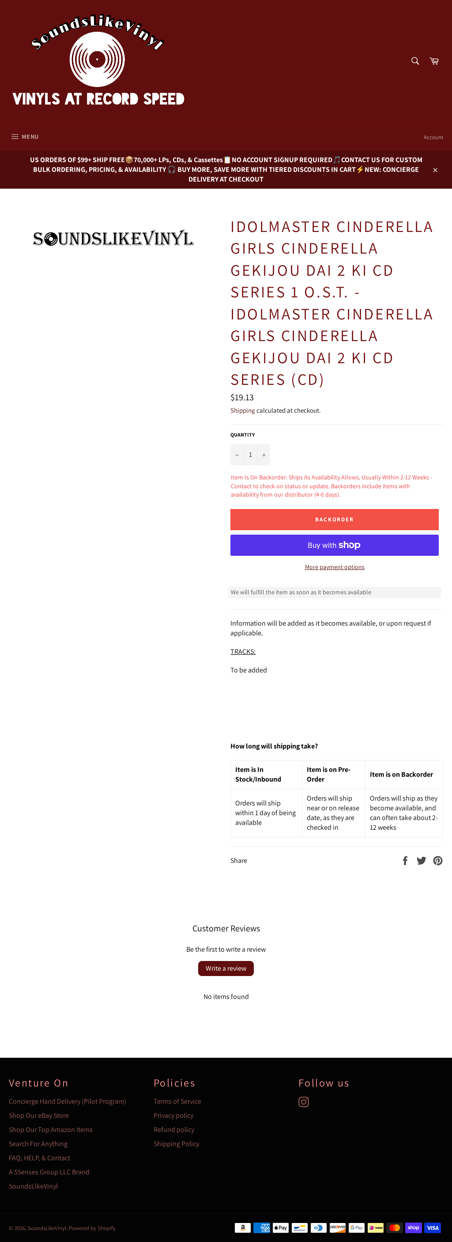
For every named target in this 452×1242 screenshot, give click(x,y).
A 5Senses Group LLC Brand (49, 1172)
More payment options (335, 567)
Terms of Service (177, 1101)
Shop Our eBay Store (39, 1115)
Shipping (242, 410)
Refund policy (174, 1129)
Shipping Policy (176, 1143)
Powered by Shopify (92, 1228)
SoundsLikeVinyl (33, 1186)
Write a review (226, 968)
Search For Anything (38, 1143)
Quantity (242, 434)
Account (433, 137)
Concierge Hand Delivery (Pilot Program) (67, 1101)
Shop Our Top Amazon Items (51, 1129)
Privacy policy (173, 1115)
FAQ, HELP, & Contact (39, 1157)
